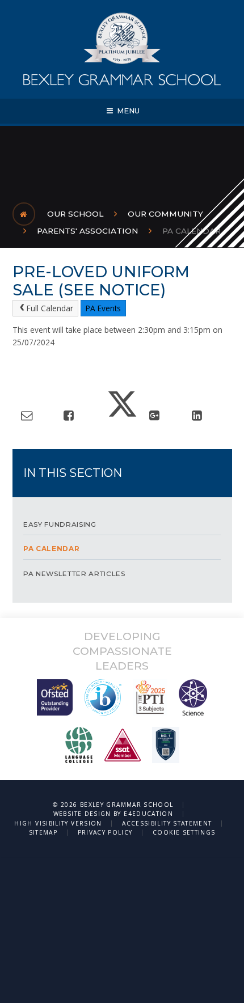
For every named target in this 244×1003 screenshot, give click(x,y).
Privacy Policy (105, 832)
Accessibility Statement (167, 823)
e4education (148, 814)
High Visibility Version (58, 823)
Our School (75, 213)
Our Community (165, 213)
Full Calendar (50, 308)
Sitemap (43, 832)
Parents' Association (87, 230)
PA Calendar (191, 230)
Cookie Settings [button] (184, 832)
